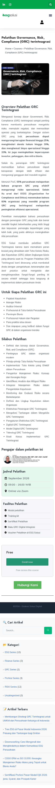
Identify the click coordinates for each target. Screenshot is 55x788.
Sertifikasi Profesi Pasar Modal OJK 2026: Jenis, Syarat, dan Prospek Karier (25, 777)
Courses (18, 48)
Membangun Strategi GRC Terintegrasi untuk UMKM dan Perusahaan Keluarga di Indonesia (26, 718)
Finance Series (12, 660)
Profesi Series (12, 678)
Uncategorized (12, 695)
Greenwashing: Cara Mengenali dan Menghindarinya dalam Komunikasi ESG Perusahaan (23, 745)
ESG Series (10, 652)
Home (8, 48)
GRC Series (10, 669)
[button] (50, 4)
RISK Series (11, 686)
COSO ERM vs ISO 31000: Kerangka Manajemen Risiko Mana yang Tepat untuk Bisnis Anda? (24, 762)
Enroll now (27, 561)
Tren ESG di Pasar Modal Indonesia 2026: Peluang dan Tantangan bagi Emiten (25, 731)
